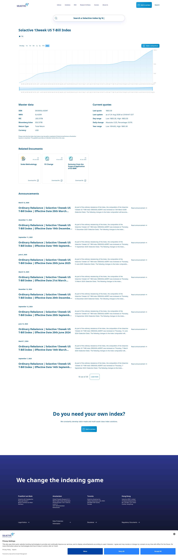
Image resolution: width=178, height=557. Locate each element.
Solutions (67, 5)
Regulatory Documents (129, 522)
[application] (89, 67)
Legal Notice (22, 522)
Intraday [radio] (21, 46)
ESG (75, 5)
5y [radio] (39, 46)
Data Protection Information (58, 522)
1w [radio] (27, 46)
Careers (96, 5)
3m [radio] (34, 46)
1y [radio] (36, 46)
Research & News (85, 5)
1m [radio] (30, 46)
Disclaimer (90, 522)
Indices (59, 5)
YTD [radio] (43, 46)
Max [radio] (47, 46)
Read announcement (138, 208)
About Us (105, 5)
